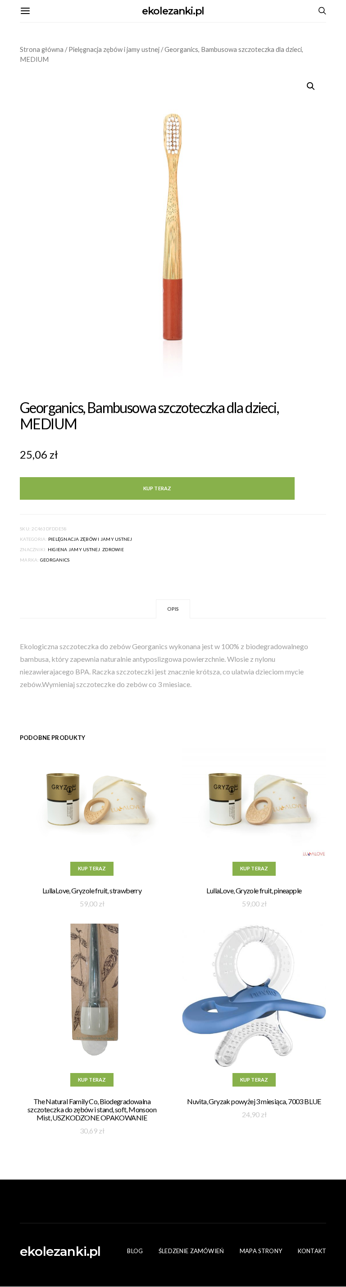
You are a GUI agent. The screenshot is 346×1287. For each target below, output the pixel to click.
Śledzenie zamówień (191, 1250)
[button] (311, 86)
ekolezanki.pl (173, 11)
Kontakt (312, 1250)
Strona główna (42, 49)
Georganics (55, 559)
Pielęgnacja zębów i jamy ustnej (113, 49)
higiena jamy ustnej (74, 549)
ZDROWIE (113, 549)
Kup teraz (157, 488)
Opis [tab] (173, 609)
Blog (135, 1250)
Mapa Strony (261, 1250)
